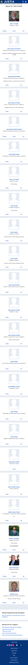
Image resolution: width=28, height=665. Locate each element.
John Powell (14, 206)
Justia (1, 4)
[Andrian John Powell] (14, 504)
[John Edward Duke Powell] (14, 121)
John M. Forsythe (14, 538)
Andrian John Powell (14, 512)
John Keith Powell (14, 154)
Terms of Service (14, 657)
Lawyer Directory (7, 4)
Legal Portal (14, 650)
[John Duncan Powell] (14, 302)
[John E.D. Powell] (14, 172)
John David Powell (14, 285)
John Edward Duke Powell (14, 129)
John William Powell (14, 386)
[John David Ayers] (14, 560)
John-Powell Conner (14, 487)
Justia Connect (14, 648)
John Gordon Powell (14, 335)
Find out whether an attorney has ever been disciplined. (13, 616)
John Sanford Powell (14, 76)
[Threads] (15, 645)
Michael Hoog (14, 594)
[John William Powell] (14, 379)
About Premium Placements (9, 633)
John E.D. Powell (14, 179)
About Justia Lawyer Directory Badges (11, 627)
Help (14, 655)
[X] (19, 645)
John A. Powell (14, 23)
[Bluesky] (17, 645)
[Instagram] (13, 645)
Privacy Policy (14, 660)
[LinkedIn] (7, 645)
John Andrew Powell (14, 103)
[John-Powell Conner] (14, 479)
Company (14, 653)
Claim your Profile (6, 631)
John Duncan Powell (14, 310)
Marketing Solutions (14, 662)
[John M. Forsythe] (14, 531)
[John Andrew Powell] (14, 95)
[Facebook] (11, 645)
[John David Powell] (14, 277)
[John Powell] (14, 198)
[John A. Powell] (14, 16)
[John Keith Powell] (14, 146)
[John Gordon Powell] (14, 327)
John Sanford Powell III (14, 49)
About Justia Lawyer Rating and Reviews (12, 635)
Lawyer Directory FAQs (8, 629)
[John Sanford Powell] (14, 69)
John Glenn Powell (14, 462)
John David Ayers (14, 567)
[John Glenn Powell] (14, 454)
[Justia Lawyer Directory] (20, 645)
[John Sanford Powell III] (14, 41)
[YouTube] (9, 645)
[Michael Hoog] (14, 586)
